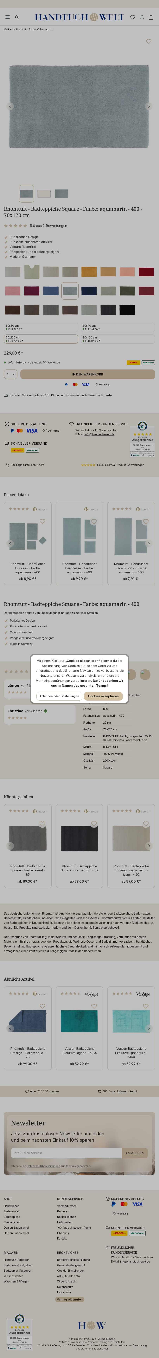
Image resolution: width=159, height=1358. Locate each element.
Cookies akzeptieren (103, 696)
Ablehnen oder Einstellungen (59, 696)
